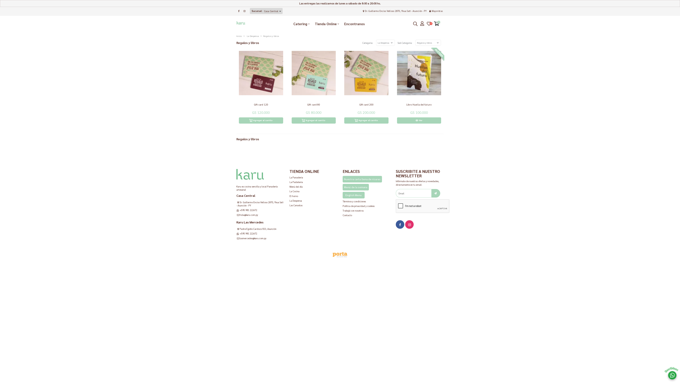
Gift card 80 (313, 104)
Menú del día (296, 186)
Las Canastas (296, 205)
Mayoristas (437, 10)
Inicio (239, 36)
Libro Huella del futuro (419, 104)
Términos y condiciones (354, 201)
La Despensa (253, 36)
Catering (300, 24)
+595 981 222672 (248, 210)
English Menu (353, 195)
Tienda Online (326, 24)
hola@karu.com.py (249, 214)
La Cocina (294, 191)
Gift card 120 (261, 104)
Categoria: (367, 42)
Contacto (347, 215)
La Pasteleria (296, 182)
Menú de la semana (355, 187)
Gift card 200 (366, 104)
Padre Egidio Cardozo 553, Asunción (258, 228)
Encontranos (354, 24)
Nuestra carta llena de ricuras (362, 179)
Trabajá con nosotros (353, 210)
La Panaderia (296, 177)
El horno (294, 196)
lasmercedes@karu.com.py (253, 238)
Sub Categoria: (405, 42)
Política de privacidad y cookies (359, 205)
